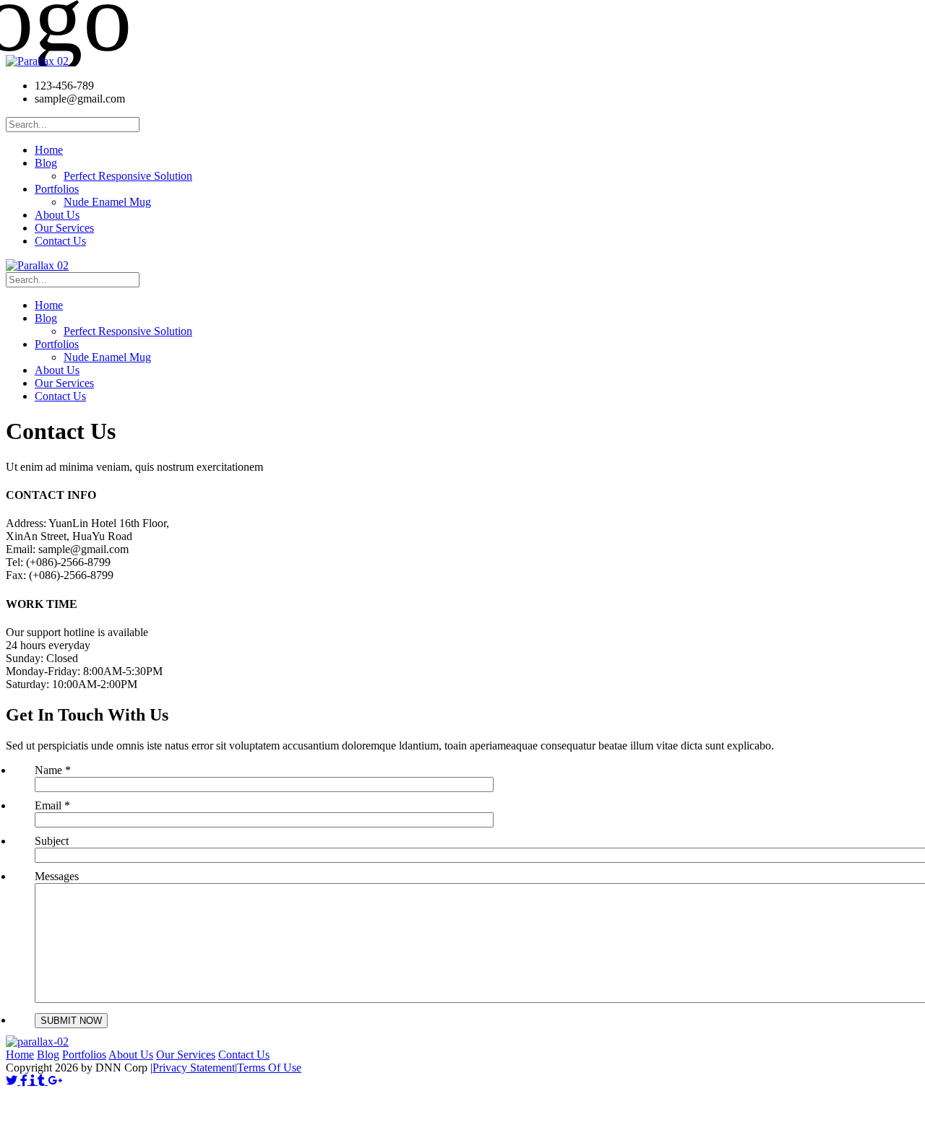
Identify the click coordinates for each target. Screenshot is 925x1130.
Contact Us (244, 1054)
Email (52, 805)
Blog (48, 1054)
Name (53, 770)
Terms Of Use (269, 1067)
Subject (52, 841)
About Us (130, 1054)
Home (20, 1054)
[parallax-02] (37, 1041)
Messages (57, 876)
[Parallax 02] (37, 61)
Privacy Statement (193, 1067)
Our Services (185, 1054)
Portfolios (84, 1054)
